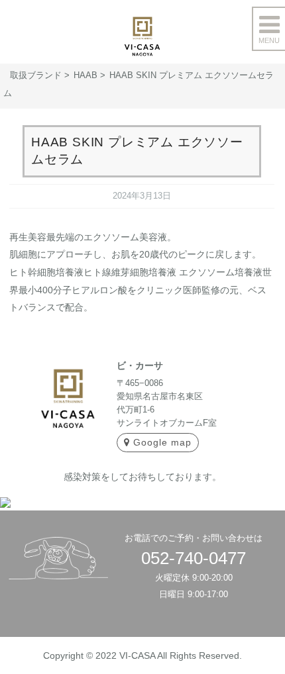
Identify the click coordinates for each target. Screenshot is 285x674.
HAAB (85, 75)
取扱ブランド (36, 75)
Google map (162, 442)
